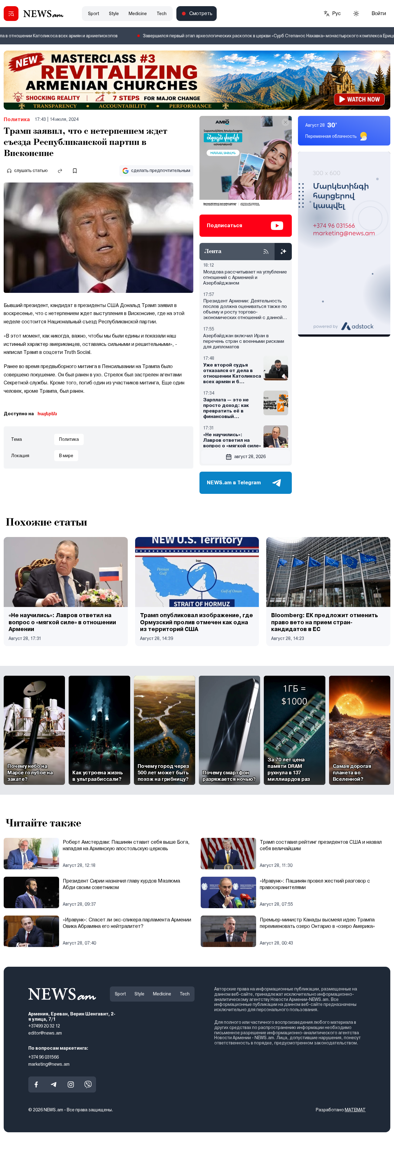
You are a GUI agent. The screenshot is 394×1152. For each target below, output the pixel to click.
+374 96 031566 (43, 1056)
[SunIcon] (356, 13)
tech (162, 13)
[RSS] (266, 251)
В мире (66, 455)
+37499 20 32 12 (44, 1025)
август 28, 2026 (250, 456)
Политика (17, 119)
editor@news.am (45, 1033)
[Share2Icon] (60, 170)
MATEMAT (355, 1109)
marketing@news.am (49, 1063)
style (114, 13)
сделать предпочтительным (160, 170)
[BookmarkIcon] (74, 170)
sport (93, 13)
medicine (138, 13)
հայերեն (47, 413)
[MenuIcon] (11, 13)
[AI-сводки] (283, 251)
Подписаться (224, 225)
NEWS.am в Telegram (234, 483)
